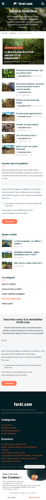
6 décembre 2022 (23, 155)
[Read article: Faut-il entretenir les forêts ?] (8, 138)
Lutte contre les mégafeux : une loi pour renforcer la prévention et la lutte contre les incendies (30, 86)
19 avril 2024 (19, 266)
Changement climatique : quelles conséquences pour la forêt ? (26, 253)
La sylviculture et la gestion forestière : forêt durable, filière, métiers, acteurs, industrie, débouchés (22, 457)
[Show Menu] (3, 4)
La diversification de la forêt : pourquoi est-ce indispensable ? (19, 55)
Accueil (4, 33)
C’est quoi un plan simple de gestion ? (29, 113)
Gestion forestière (24, 33)
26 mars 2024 (19, 258)
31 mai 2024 (19, 247)
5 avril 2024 (38, 76)
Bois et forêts (9, 284)
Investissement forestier (11, 461)
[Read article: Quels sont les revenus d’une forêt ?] (7, 265)
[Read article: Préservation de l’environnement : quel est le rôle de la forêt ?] (8, 73)
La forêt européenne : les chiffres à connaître (28, 242)
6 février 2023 (22, 141)
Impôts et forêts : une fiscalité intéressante (27, 147)
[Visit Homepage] (23, 3)
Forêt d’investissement (10, 430)
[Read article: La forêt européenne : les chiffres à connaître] (7, 243)
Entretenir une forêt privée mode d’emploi (27, 101)
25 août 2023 (38, 106)
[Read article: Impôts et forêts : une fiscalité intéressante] (8, 149)
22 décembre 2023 (23, 95)
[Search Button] (43, 4)
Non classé (7, 303)
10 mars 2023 (38, 117)
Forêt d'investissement (13, 294)
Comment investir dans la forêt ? (14, 444)
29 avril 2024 (26, 62)
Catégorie (12, 33)
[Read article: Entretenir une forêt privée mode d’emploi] (8, 103)
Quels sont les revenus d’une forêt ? (28, 263)
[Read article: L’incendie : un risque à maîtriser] (8, 127)
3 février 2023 (22, 130)
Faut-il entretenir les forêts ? (26, 135)
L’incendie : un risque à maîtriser (27, 124)
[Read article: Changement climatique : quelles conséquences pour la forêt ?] (7, 254)
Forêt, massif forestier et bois (13, 452)
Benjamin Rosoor (13, 62)
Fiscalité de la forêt (12, 289)
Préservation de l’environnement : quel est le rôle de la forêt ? (29, 71)
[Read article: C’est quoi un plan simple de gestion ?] (8, 116)
